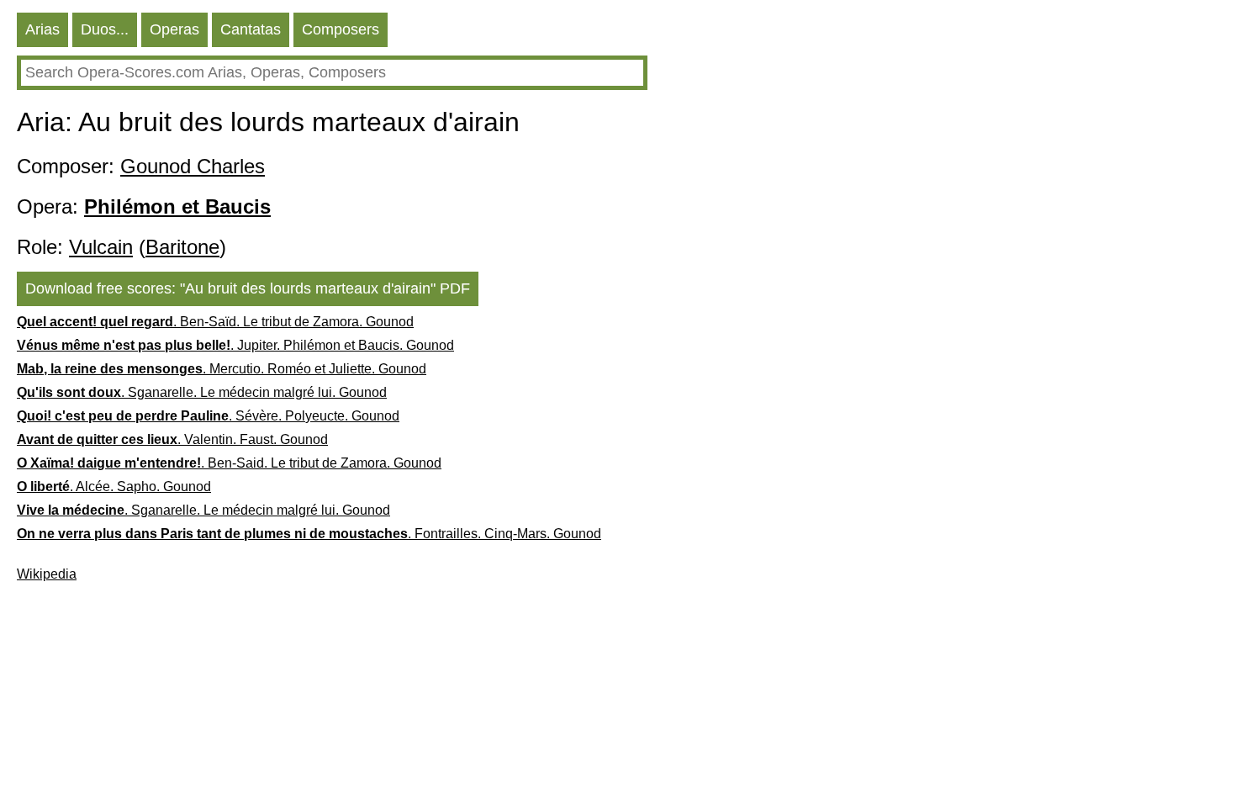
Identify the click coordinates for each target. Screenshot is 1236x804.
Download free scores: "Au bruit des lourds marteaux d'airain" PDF (247, 288)
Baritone (182, 246)
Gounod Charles (192, 166)
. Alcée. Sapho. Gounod (114, 486)
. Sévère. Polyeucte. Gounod (208, 416)
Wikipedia (47, 574)
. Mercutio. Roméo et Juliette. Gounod (221, 369)
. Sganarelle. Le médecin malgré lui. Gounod (202, 392)
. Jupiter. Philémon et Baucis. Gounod (235, 345)
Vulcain (101, 246)
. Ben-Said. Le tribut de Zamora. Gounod (229, 463)
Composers (340, 29)
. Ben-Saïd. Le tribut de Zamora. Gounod (215, 322)
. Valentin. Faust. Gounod (172, 439)
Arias (42, 29)
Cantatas (250, 29)
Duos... (105, 29)
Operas (174, 29)
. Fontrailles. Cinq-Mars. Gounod (309, 533)
